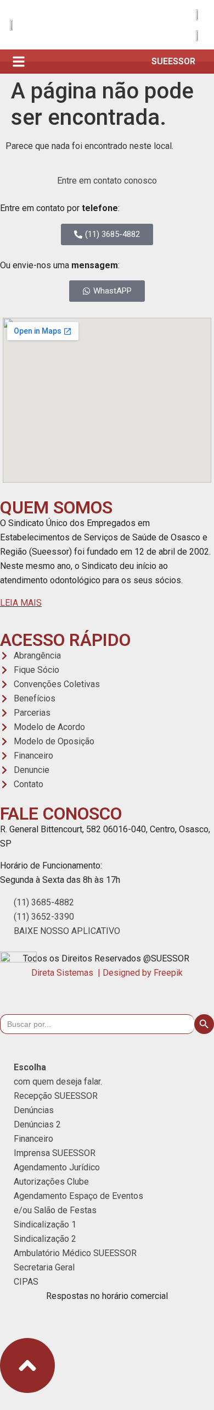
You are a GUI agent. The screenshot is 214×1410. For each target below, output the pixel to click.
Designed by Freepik (143, 972)
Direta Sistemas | (67, 972)
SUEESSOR (173, 61)
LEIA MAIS (21, 603)
